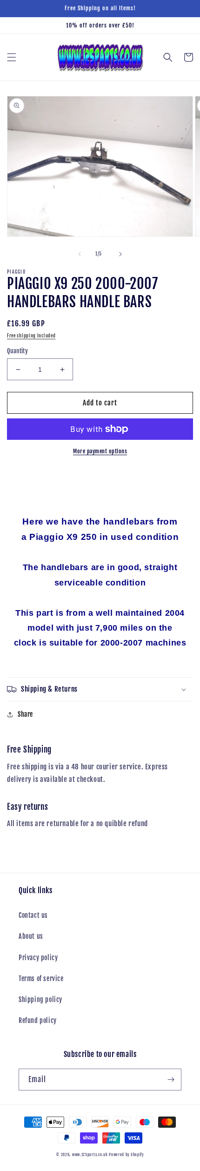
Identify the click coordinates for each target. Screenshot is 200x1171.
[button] (11, 57)
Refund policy (38, 1020)
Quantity (17, 351)
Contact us (33, 915)
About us (31, 936)
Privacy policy (38, 958)
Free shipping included (31, 335)
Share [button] (25, 714)
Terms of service (41, 979)
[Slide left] (79, 254)
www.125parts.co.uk (90, 1154)
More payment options (100, 451)
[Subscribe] (170, 1079)
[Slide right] (120, 254)
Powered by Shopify (126, 1154)
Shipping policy (40, 999)
